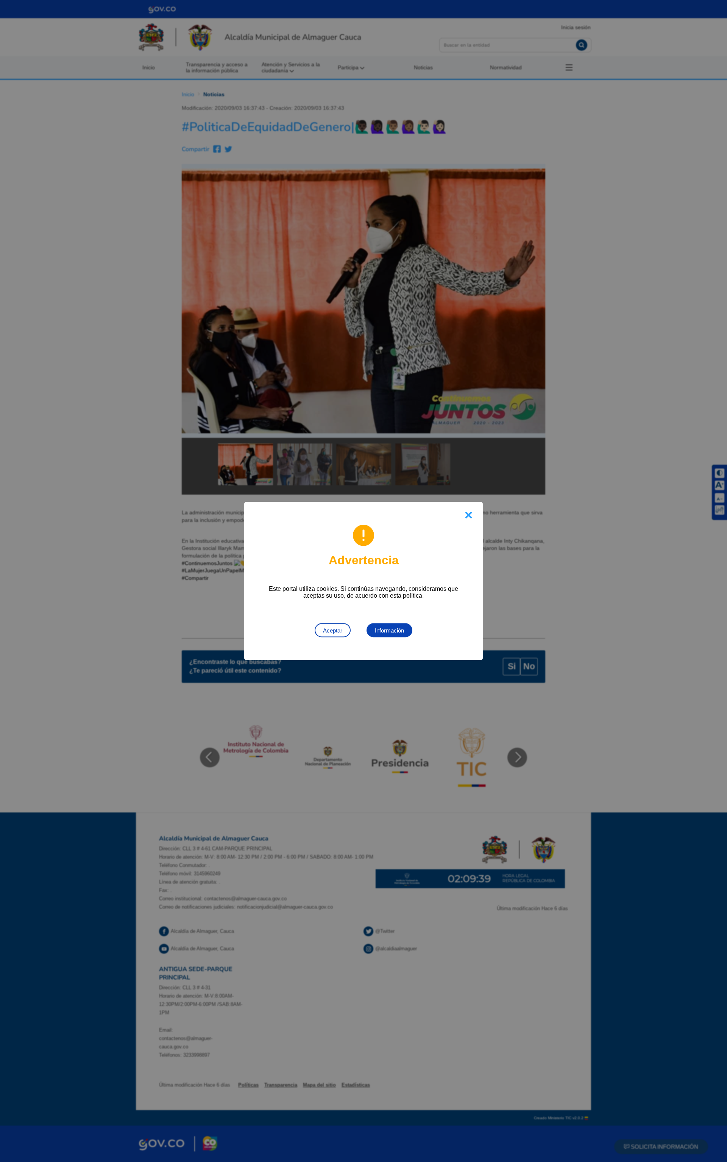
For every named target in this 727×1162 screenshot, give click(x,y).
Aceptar (332, 630)
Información (389, 630)
